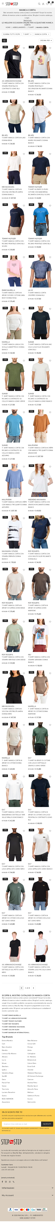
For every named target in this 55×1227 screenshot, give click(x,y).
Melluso (31, 1092)
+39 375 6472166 (7, 1170)
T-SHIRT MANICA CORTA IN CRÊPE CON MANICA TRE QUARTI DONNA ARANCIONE (40, 450)
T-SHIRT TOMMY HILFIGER (11, 1021)
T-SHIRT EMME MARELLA (11, 1015)
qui (10, 1130)
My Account (8, 1195)
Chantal (30, 1070)
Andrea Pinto (32, 1083)
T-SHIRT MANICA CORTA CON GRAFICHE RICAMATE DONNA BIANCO (39, 504)
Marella (5, 1050)
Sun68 (4, 1076)
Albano (5, 1057)
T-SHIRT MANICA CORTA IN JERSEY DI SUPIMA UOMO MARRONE (38, 608)
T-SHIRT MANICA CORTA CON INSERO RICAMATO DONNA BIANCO (39, 140)
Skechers (5, 1066)
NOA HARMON (7, 1099)
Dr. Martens (32, 1057)
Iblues (4, 1063)
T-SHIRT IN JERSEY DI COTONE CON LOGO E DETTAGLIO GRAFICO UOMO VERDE (39, 763)
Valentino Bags (7, 1073)
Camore (30, 1079)
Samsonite (31, 1102)
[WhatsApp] (9, 1182)
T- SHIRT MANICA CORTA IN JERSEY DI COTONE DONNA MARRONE (38, 711)
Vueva (4, 1086)
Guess (4, 1096)
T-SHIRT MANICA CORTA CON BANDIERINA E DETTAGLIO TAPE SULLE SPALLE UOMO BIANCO (13, 814)
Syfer (33, 1218)
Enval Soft (31, 1066)
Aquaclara (6, 1102)
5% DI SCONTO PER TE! (12, 1112)
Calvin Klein (32, 1063)
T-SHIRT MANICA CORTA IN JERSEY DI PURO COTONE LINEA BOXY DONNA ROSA (13, 295)
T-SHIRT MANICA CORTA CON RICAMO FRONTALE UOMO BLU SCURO (13, 243)
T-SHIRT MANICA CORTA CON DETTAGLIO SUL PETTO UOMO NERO (13, 969)
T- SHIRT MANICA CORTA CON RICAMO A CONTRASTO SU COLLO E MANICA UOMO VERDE (13, 398)
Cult (3, 1044)
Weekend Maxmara (35, 1073)
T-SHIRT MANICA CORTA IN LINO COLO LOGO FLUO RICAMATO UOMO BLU (40, 347)
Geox (4, 1079)
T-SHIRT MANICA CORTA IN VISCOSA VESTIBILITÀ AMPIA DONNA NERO (12, 711)
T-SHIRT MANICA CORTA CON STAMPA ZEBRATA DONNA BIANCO (13, 556)
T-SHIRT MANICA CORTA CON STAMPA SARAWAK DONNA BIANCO (39, 659)
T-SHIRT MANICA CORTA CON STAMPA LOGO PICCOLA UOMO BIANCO (39, 969)
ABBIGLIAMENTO (19, 27)
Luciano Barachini (8, 1092)
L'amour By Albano (9, 1054)
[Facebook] (2, 1182)
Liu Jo (4, 1060)
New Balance (32, 1041)
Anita (29, 1050)
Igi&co (4, 1070)
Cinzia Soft (32, 1044)
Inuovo (30, 1099)
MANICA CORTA (42, 27)
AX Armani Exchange (35, 1076)
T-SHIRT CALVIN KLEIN (10, 1030)
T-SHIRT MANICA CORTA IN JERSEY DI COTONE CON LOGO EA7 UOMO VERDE (13, 918)
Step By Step (19, 1006)
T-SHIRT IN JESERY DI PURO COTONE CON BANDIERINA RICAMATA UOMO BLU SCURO (39, 192)
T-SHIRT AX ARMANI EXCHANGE (14, 1018)
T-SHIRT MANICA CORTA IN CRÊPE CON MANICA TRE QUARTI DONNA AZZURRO (14, 504)
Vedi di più (27, 20)
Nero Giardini (7, 1047)
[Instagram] (5, 1182)
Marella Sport (33, 1086)
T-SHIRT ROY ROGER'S (10, 1024)
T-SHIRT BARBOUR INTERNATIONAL (15, 1033)
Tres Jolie (5, 1089)
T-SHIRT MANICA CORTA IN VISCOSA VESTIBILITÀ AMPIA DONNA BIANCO (12, 192)
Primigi (30, 1047)
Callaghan (31, 1054)
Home (8, 27)
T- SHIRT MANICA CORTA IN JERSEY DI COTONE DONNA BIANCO (12, 763)
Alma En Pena (33, 1089)
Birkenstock (32, 1060)
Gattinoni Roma (33, 1096)
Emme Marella (7, 1041)
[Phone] (13, 1182)
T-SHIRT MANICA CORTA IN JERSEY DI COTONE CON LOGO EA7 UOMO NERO (39, 918)
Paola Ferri (6, 1083)
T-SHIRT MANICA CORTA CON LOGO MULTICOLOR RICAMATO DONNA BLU (39, 556)
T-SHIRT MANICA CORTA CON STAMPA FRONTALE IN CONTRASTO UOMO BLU (13, 86)
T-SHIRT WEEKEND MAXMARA (13, 1027)
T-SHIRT (31, 27)
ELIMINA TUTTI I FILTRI (11, 34)
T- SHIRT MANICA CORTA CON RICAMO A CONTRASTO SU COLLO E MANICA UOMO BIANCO (40, 398)
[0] (47, 4)
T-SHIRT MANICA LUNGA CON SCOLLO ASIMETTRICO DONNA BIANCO (13, 347)
